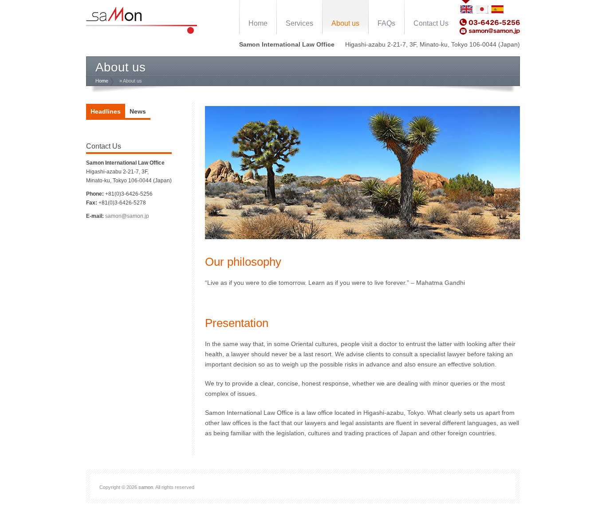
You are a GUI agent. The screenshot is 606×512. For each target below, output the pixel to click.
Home (258, 23)
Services (299, 23)
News (138, 111)
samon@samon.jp (127, 216)
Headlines (106, 111)
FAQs (386, 23)
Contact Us (431, 23)
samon (145, 487)
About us (345, 23)
